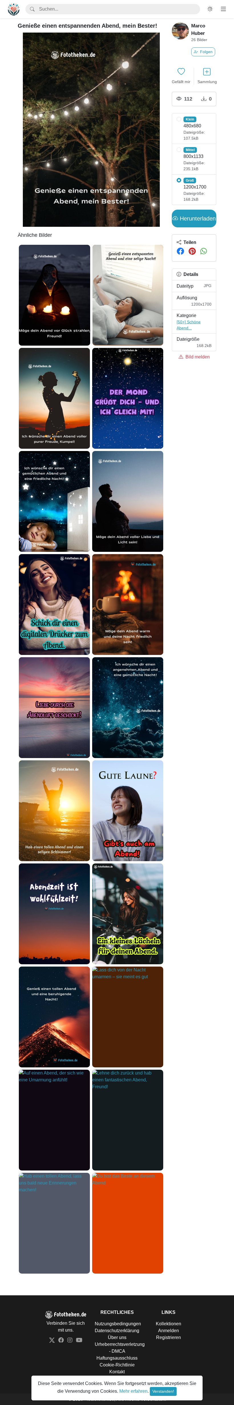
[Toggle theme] (210, 9)
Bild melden (197, 356)
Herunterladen (197, 218)
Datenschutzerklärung (117, 1330)
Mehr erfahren (133, 1391)
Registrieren (168, 1337)
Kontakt (117, 1371)
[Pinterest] (192, 251)
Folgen (206, 51)
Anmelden (168, 1330)
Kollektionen (168, 1323)
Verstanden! (163, 1391)
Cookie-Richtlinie (117, 1364)
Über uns (117, 1337)
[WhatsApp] (203, 251)
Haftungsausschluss (117, 1358)
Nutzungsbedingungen (118, 1323)
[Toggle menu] (223, 9)
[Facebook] (180, 251)
